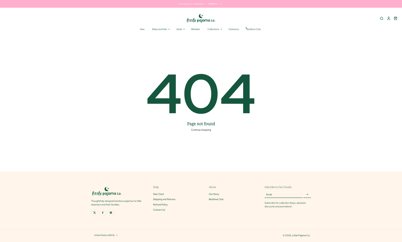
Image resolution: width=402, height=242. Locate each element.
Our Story (214, 194)
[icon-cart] (395, 18)
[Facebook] (102, 212)
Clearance (233, 29)
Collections (213, 29)
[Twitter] (94, 212)
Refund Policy (160, 204)
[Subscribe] (307, 194)
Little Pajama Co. (301, 235)
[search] (381, 18)
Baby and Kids (159, 29)
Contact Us (159, 209)
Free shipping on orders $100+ (191, 4)
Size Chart (158, 194)
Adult (179, 29)
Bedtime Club (216, 199)
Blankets (195, 29)
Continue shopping (201, 129)
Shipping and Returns (164, 199)
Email (269, 194)
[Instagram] (110, 212)
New (142, 29)
